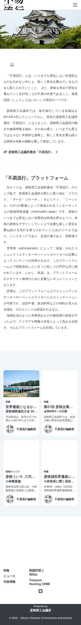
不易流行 (13, 6)
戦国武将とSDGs (36, 572)
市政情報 (9, 581)
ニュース (9, 576)
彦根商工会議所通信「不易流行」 (31, 152)
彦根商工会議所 (40, 610)
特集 (6, 570)
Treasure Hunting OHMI (39, 582)
